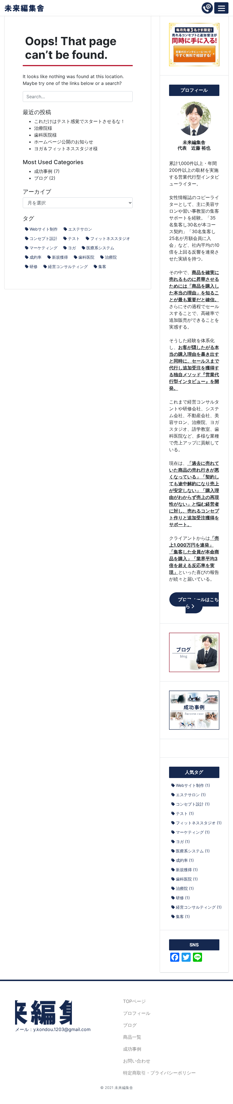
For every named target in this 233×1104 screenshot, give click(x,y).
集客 (102, 266)
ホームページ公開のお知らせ (63, 142)
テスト (74, 238)
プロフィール (136, 1013)
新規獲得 (60, 257)
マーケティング (43, 247)
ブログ (41, 178)
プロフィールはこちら (198, 603)
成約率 (35, 257)
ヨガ (72, 247)
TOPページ (134, 1001)
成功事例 (43, 171)
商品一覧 (132, 1037)
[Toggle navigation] (221, 8)
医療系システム (100, 247)
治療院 (111, 257)
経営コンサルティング (68, 266)
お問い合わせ (136, 1061)
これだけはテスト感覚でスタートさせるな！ (79, 121)
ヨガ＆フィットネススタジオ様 (66, 148)
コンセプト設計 (43, 238)
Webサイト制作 (44, 229)
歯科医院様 (45, 135)
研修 (34, 266)
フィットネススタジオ (110, 238)
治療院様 (43, 128)
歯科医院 (86, 257)
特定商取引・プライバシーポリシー (159, 1073)
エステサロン (80, 229)
